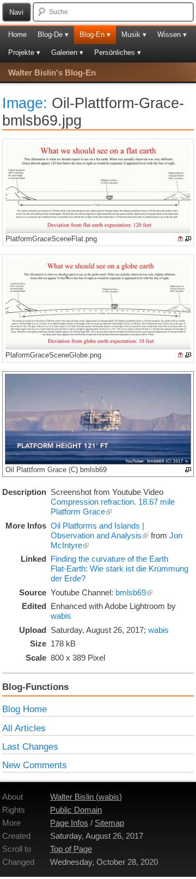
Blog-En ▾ (95, 34)
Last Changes (30, 746)
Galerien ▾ (67, 52)
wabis (61, 615)
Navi (16, 12)
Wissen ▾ (172, 34)
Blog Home (24, 709)
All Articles (24, 728)
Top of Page (71, 848)
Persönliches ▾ (117, 52)
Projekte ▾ (24, 52)
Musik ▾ (133, 34)
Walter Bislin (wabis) (86, 796)
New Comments (34, 765)
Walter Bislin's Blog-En (52, 72)
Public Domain (76, 809)
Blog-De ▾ (53, 34)
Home (17, 34)
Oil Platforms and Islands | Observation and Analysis (97, 530)
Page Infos (69, 822)
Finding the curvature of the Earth (109, 558)
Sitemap (109, 822)
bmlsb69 (130, 592)
